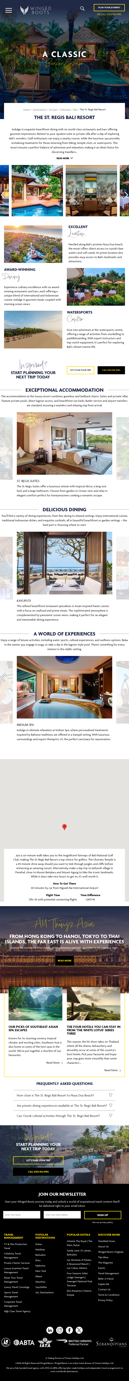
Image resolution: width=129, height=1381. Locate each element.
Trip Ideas (103, 1257)
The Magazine (105, 1262)
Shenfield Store (106, 1241)
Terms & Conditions (108, 1294)
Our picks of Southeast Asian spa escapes (33, 1028)
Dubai (38, 1244)
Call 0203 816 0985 (111, 370)
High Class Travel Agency (17, 1311)
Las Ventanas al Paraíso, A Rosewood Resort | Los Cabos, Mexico (79, 1263)
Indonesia (65, 109)
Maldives (40, 1249)
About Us (103, 1246)
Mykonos (40, 1265)
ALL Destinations (44, 1292)
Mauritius (40, 1281)
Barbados (40, 1254)
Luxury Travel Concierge (16, 1287)
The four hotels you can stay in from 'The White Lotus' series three (93, 1030)
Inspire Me (103, 1284)
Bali (75, 109)
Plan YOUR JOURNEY (109, 7)
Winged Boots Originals (110, 1251)
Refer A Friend (106, 1278)
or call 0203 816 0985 (109, 14)
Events (101, 1267)
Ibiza (37, 1260)
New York (40, 1271)
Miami (38, 1276)
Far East (53, 109)
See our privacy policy (102, 1222)
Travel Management (108, 1273)
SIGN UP (102, 1215)
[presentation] (2, 195)
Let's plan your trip (80, 370)
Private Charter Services (17, 1262)
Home (26, 109)
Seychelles (41, 1287)
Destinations (39, 109)
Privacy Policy (105, 1300)
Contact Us (104, 1289)
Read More (64, 960)
